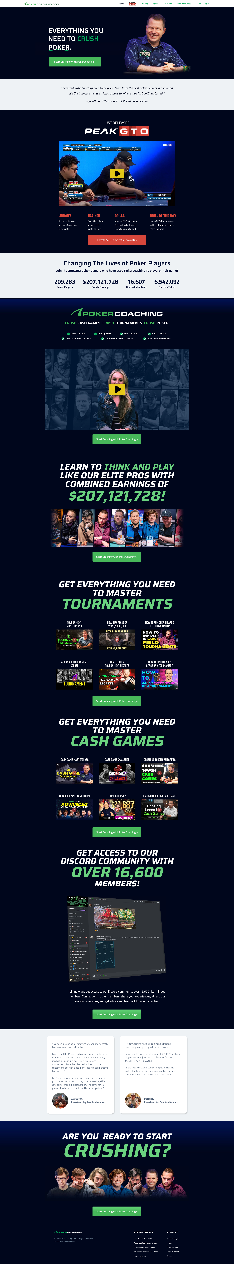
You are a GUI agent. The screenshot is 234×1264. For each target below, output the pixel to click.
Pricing (169, 1242)
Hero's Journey (140, 1256)
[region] (117, 173)
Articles (168, 3)
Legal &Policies (173, 1251)
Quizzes (157, 3)
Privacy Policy (172, 1247)
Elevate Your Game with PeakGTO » (117, 240)
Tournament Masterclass (144, 1247)
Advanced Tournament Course (146, 1251)
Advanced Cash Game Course (145, 1242)
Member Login (202, 3)
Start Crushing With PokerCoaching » (75, 62)
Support (170, 1256)
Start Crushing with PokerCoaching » (117, 439)
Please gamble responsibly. (65, 1241)
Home (121, 3)
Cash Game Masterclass (144, 1238)
